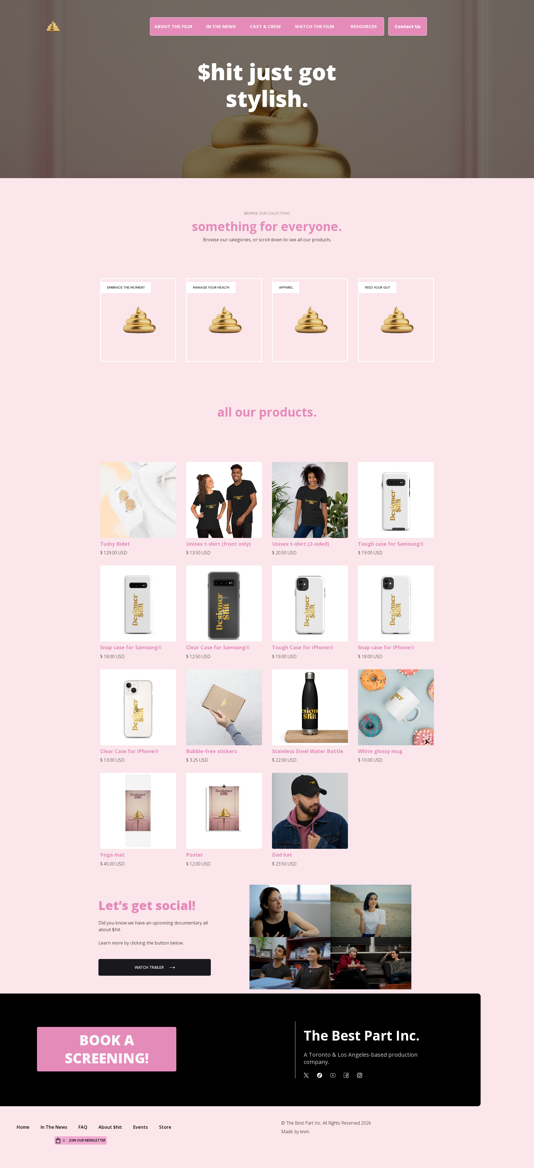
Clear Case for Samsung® (218, 647)
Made (287, 1131)
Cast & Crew (265, 26)
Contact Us (408, 26)
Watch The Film (314, 26)
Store (165, 1127)
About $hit (110, 1127)
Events (140, 1127)
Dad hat (282, 854)
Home (23, 1127)
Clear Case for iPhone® (129, 751)
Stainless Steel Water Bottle (307, 751)
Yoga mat (112, 854)
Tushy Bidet (115, 543)
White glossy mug (380, 751)
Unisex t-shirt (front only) (218, 543)
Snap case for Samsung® (131, 647)
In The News (221, 26)
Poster (194, 854)
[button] (363, 26)
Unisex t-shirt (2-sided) (300, 543)
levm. (305, 1131)
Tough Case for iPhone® (302, 647)
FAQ (82, 1127)
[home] (58, 26)
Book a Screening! (107, 1049)
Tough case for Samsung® (391, 543)
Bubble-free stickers (211, 751)
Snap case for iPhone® (386, 647)
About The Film (173, 26)
